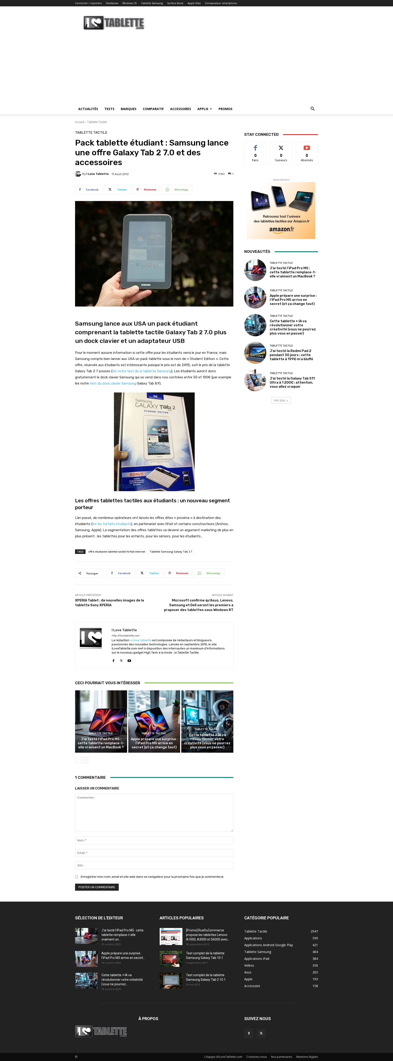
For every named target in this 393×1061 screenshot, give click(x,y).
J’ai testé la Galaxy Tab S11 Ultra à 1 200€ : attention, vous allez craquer (292, 382)
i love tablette (97, 173)
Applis (202, 109)
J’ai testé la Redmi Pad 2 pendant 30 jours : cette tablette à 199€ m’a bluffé (291, 355)
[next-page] (85, 760)
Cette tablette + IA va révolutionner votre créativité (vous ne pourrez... (122, 979)
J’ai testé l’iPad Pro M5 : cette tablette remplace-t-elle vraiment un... (122, 934)
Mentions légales (307, 1057)
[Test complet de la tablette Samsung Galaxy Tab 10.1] (171, 959)
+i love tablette (140, 640)
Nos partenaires (281, 1057)
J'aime (255, 145)
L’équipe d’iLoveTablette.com (223, 1057)
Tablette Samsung (152, 3)
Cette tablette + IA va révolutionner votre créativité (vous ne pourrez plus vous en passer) (207, 741)
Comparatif (153, 109)
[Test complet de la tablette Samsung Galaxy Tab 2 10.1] (171, 981)
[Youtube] (129, 659)
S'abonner (307, 145)
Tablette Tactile (97, 122)
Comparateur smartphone (221, 3)
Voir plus (279, 400)
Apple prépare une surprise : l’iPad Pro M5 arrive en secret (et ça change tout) (154, 743)
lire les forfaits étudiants (111, 524)
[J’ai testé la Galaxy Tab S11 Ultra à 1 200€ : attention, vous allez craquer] (255, 380)
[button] (312, 109)
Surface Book (175, 3)
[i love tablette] (78, 174)
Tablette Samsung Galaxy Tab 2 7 (171, 551)
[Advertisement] (196, 69)
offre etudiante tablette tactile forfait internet (116, 551)
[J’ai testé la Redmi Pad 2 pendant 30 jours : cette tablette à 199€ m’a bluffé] (255, 353)
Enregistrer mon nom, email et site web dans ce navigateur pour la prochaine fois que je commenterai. (152, 876)
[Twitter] (121, 659)
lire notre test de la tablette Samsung (141, 371)
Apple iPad (194, 3)
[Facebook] (113, 659)
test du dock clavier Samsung (113, 383)
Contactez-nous (257, 1057)
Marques (128, 109)
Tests (109, 109)
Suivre (281, 145)
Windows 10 (129, 3)
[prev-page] (78, 760)
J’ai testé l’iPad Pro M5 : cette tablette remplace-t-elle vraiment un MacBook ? (101, 743)
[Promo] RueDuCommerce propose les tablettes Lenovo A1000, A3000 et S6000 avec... (208, 934)
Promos (225, 109)
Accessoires (180, 109)
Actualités (88, 109)
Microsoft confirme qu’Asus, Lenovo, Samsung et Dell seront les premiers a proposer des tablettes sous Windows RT (198, 605)
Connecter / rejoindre (88, 3)
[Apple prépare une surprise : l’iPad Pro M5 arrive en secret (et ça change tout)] (154, 721)
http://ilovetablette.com (125, 635)
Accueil (79, 122)
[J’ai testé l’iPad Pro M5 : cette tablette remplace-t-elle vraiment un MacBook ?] (101, 721)
